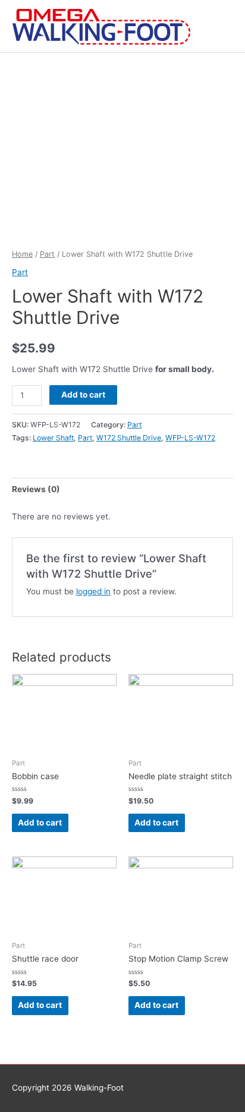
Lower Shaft (53, 437)
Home (22, 254)
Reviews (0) (36, 489)
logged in (93, 591)
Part (47, 254)
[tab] (122, 489)
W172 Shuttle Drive (128, 437)
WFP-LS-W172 (190, 437)
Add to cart (83, 394)
